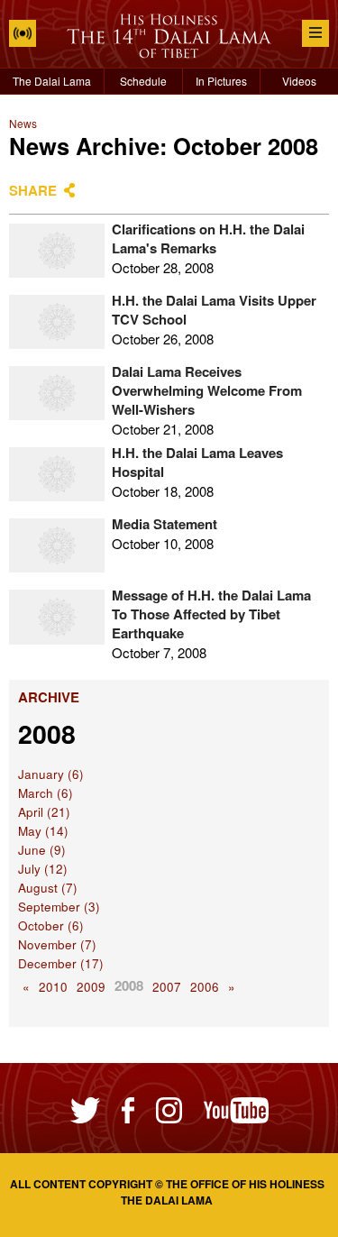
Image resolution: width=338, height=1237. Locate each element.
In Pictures (221, 80)
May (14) (43, 830)
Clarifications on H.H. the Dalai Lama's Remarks (208, 238)
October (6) (51, 925)
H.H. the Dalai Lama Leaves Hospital (197, 462)
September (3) (59, 906)
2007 (166, 986)
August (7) (48, 887)
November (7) (57, 944)
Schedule (143, 80)
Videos (299, 80)
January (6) (51, 774)
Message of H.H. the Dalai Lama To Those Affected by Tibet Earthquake (211, 614)
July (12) (43, 868)
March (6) (45, 793)
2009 (91, 986)
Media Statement (164, 524)
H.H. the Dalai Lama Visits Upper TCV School (214, 309)
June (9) (42, 849)
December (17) (61, 963)
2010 (53, 986)
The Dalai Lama (52, 80)
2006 (204, 986)
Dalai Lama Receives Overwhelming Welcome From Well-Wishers (207, 390)
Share (33, 190)
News (23, 123)
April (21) (44, 811)
